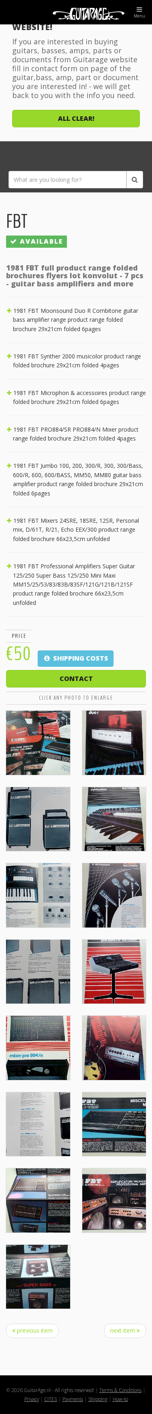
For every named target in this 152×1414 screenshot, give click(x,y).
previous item (34, 1330)
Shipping (97, 1399)
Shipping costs (79, 658)
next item (123, 1330)
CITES (50, 1399)
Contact (76, 678)
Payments (72, 1399)
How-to (120, 1399)
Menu (139, 16)
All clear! (76, 118)
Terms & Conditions (120, 1390)
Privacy (31, 1399)
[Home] (76, 12)
